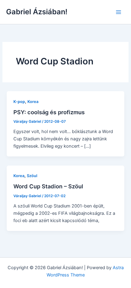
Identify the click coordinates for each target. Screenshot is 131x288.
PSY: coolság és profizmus (49, 112)
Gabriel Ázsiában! (36, 11)
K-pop (19, 101)
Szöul (32, 175)
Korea (32, 101)
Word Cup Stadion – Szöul (48, 186)
